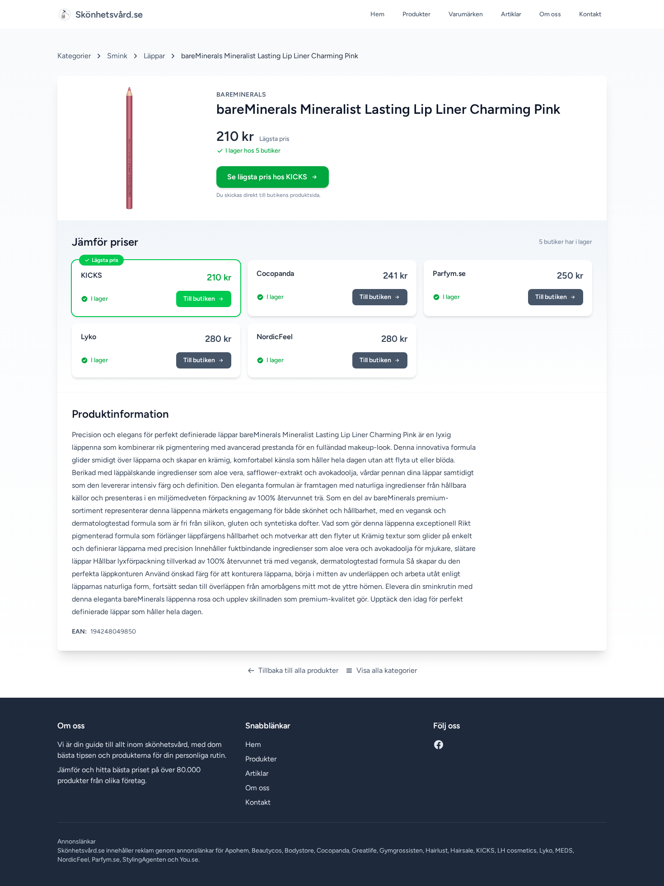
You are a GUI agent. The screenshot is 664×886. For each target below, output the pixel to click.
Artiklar (511, 14)
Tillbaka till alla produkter (298, 670)
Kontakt (590, 14)
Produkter (416, 14)
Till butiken (199, 299)
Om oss (550, 14)
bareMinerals (241, 94)
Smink (117, 55)
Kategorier (74, 55)
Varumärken (466, 14)
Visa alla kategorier (386, 670)
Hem (377, 14)
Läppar (154, 55)
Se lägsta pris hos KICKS (267, 177)
